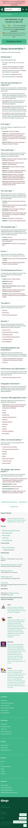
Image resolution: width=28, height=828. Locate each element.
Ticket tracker (4, 583)
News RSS (3, 773)
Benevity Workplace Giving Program (9, 792)
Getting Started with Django (7, 703)
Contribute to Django (5, 726)
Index (2, 564)
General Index (5, 537)
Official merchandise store (7, 790)
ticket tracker (20, 76)
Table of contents (6, 535)
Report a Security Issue (6, 731)
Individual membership (6, 733)
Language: (22, 818)
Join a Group (4, 724)
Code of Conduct (5, 710)
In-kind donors (5, 807)
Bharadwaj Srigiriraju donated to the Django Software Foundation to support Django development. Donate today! (16, 520)
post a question (15, 72)
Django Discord (4, 747)
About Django (4, 700)
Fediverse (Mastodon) (6, 766)
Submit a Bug (4, 729)
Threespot (4, 813)
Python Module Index (7, 540)
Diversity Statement (5, 712)
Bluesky (2, 769)
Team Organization (5, 705)
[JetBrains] (3, 622)
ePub (17, 593)
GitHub (2, 761)
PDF (15, 593)
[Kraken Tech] (3, 646)
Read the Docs (9, 594)
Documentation (6, 14)
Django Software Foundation (7, 708)
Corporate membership (6, 787)
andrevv (4, 818)
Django (2, 9)
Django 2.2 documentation (8, 547)
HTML (11, 593)
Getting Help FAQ (5, 745)
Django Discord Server (6, 570)
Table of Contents (17, 564)
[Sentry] (3, 609)
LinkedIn (3, 771)
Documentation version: (19, 821)
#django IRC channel (17, 74)
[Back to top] (25, 825)
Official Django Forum (6, 576)
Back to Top (14, 506)
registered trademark (15, 823)
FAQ (2, 557)
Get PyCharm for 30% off (14, 41)
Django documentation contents (9, 502)
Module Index (7, 564)
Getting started (22, 502)
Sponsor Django (4, 785)
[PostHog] (3, 672)
